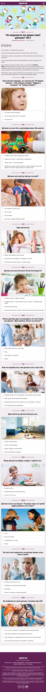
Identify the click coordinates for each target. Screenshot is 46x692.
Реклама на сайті (8, 662)
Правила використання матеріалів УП (33, 662)
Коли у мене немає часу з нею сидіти (24, 349)
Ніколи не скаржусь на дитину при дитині (24, 593)
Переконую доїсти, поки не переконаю (25, 492)
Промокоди (30, 664)
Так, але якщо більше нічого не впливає (25, 116)
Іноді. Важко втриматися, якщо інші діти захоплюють (24, 634)
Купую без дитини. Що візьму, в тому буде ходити (23, 262)
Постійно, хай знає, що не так (24, 582)
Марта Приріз (22, 40)
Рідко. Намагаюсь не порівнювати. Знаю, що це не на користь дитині (24, 638)
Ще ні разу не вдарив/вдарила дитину (24, 219)
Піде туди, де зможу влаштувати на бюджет (24, 399)
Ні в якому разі (25, 120)
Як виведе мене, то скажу (25, 541)
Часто (25, 534)
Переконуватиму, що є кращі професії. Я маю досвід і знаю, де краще (24, 395)
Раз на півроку (24, 216)
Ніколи (24, 359)
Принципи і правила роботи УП (20, 664)
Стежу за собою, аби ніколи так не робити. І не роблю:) (24, 641)
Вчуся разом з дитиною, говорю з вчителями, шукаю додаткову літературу (25, 311)
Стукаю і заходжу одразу (24, 445)
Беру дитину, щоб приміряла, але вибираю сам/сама (23, 259)
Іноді (24, 352)
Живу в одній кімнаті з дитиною (24, 452)
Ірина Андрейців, (15, 40)
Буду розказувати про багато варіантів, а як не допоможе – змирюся (24, 402)
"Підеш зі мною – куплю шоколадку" (25, 163)
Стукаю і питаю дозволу (24, 442)
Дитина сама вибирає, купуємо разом (23, 255)
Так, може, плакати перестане (25, 113)
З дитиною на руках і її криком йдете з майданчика (25, 159)
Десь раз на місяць (25, 537)
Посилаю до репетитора (25, 307)
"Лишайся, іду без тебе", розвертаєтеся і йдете (25, 156)
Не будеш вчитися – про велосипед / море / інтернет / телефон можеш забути (25, 303)
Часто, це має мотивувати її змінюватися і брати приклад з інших (24, 631)
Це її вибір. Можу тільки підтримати (24, 406)
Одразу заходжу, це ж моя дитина (24, 449)
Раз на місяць (24, 212)
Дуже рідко (24, 589)
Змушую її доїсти (25, 489)
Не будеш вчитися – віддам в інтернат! (25, 299)
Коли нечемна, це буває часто (24, 209)
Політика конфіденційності (19, 662)
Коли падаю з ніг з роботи (24, 356)
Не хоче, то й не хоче (25, 495)
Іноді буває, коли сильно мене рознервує (24, 586)
